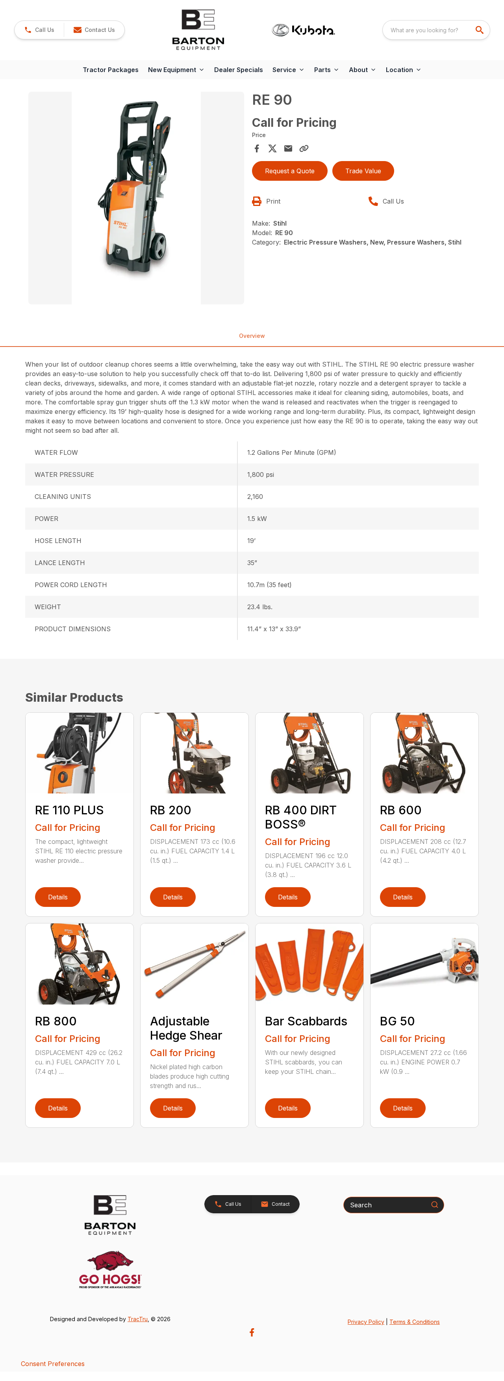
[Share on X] (272, 148)
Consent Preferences (53, 1364)
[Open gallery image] (136, 198)
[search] (480, 30)
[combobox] (436, 29)
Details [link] (58, 897)
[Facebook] (252, 1332)
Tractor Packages (111, 70)
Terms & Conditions (414, 1321)
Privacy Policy (366, 1321)
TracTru (138, 1319)
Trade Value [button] (363, 171)
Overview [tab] (252, 335)
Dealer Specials (238, 70)
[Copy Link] (304, 148)
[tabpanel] (136, 199)
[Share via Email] (288, 148)
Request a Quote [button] (290, 171)
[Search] (435, 1205)
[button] (39, 30)
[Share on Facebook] (256, 148)
